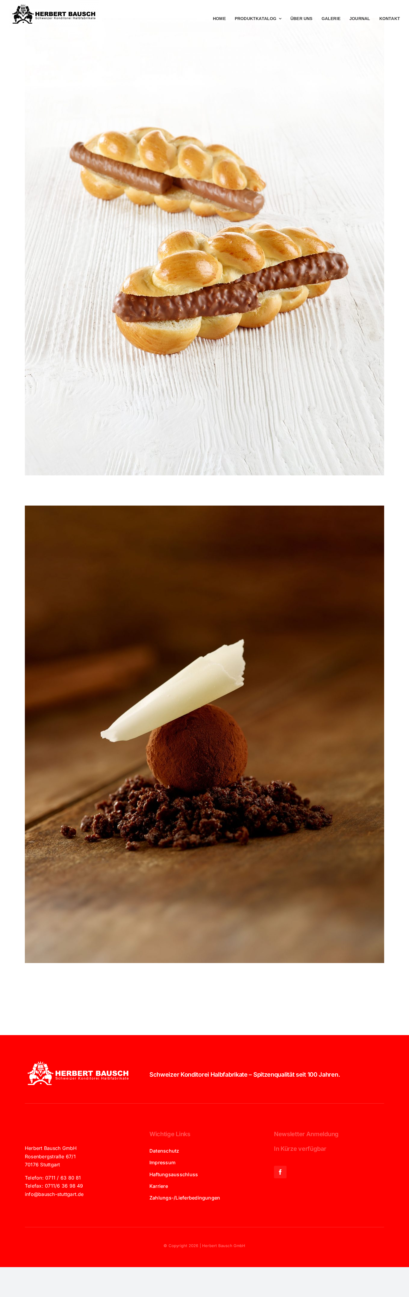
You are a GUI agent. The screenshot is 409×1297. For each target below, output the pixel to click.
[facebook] (280, 1172)
